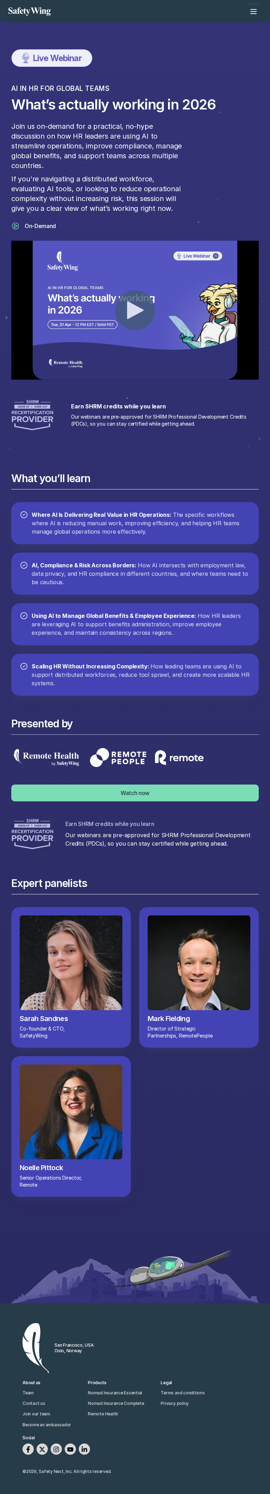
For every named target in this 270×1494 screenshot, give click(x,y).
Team (28, 1392)
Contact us (33, 1403)
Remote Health (103, 1413)
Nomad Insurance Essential (115, 1392)
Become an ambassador (46, 1424)
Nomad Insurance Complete (116, 1403)
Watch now (135, 792)
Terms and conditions (183, 1392)
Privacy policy (175, 1403)
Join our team (36, 1413)
